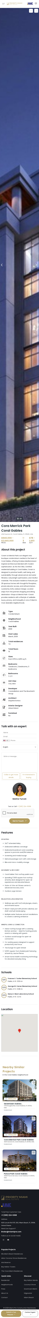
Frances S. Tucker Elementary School (22, 978)
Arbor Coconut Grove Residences (13, 1258)
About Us (4, 1293)
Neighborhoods (7, 1285)
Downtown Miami (30, 1289)
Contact (4, 1297)
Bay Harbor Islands (31, 1280)
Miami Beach (29, 1297)
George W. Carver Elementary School (22, 986)
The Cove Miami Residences (12, 1271)
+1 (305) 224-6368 (24, 806)
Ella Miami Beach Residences (12, 1254)
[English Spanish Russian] (19, 747)
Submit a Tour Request (11, 1313)
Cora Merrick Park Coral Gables (19, 1139)
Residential (5, 1280)
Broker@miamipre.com (11, 1232)
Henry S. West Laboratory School (21, 994)
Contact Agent (30, 1312)
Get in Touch (18, 821)
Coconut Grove (30, 1285)
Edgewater (28, 1293)
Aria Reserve (6, 1262)
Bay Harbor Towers (8, 1267)
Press (3, 1289)
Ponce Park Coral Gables (15, 1173)
